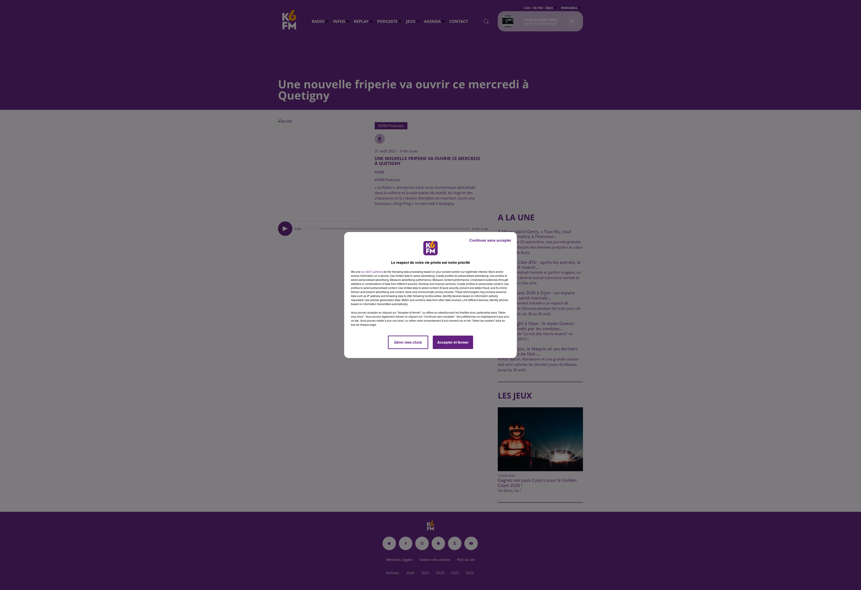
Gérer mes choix (408, 342)
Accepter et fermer (453, 342)
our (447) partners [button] (372, 271)
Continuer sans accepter (490, 240)
